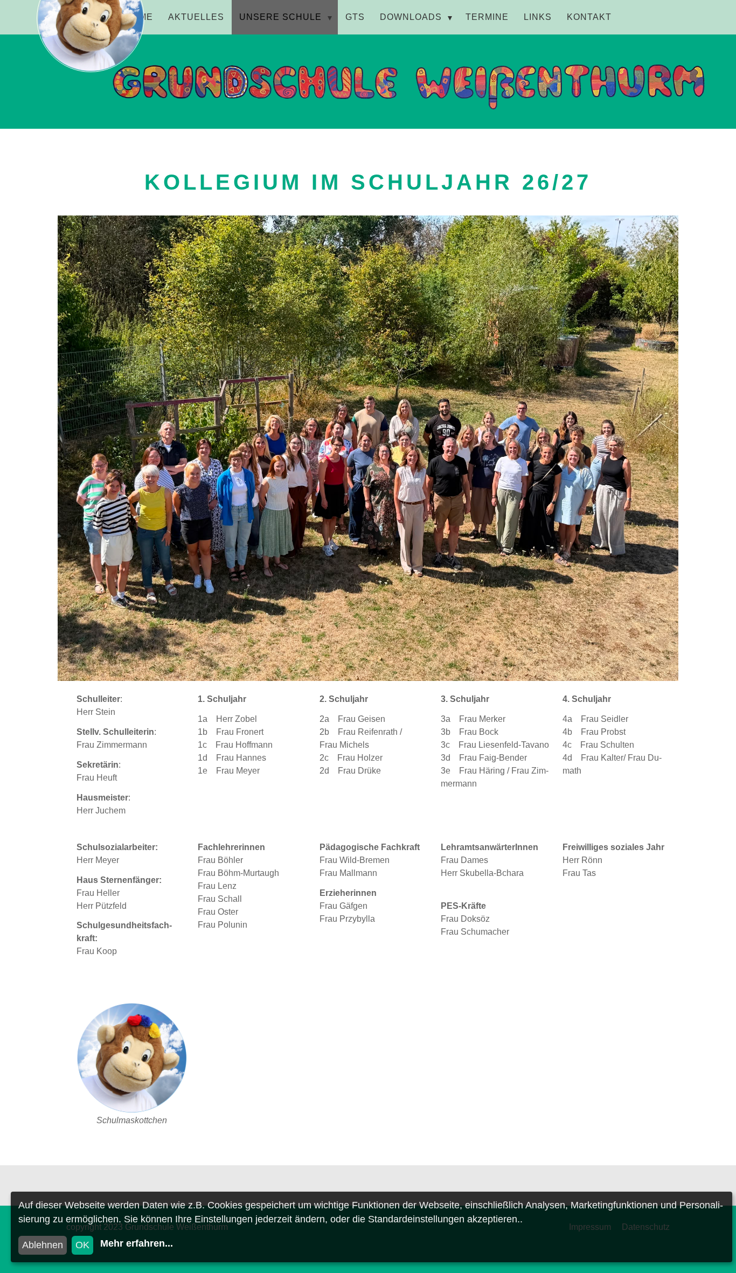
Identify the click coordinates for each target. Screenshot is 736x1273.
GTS (355, 17)
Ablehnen (42, 1245)
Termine (487, 17)
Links (538, 17)
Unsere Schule (280, 17)
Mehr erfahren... (136, 1243)
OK (82, 1245)
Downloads (411, 17)
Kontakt (589, 17)
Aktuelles (196, 17)
